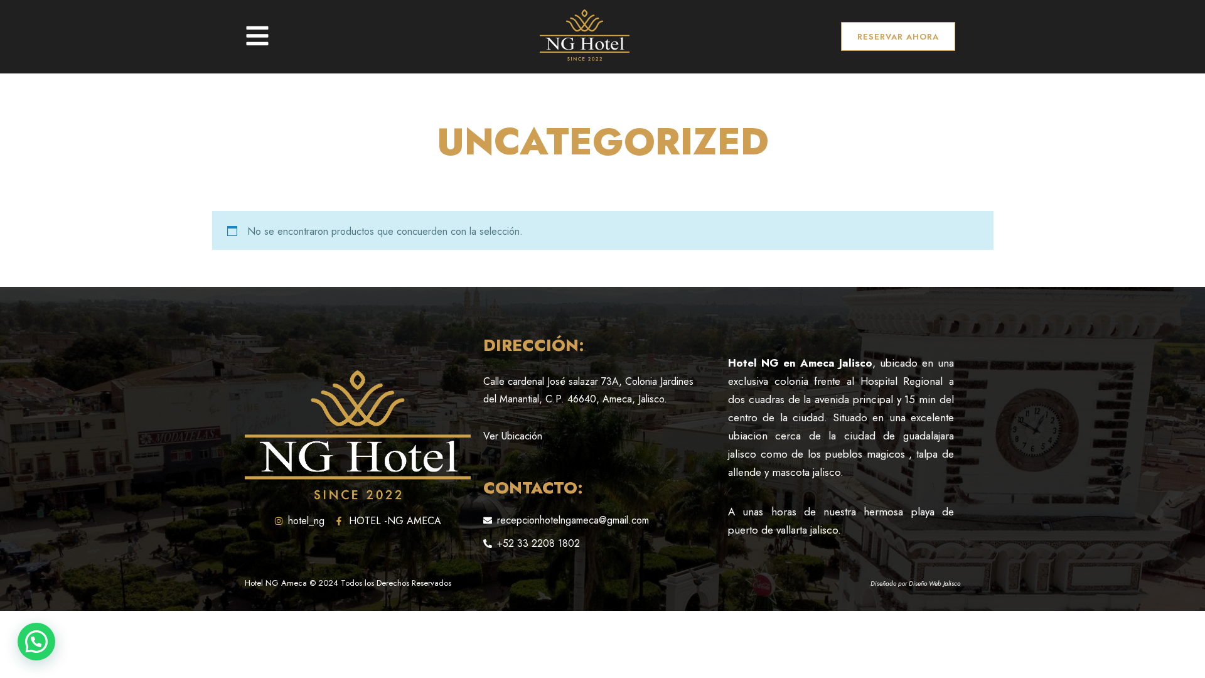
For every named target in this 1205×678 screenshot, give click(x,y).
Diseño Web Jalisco (934, 583)
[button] (36, 641)
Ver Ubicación (512, 436)
